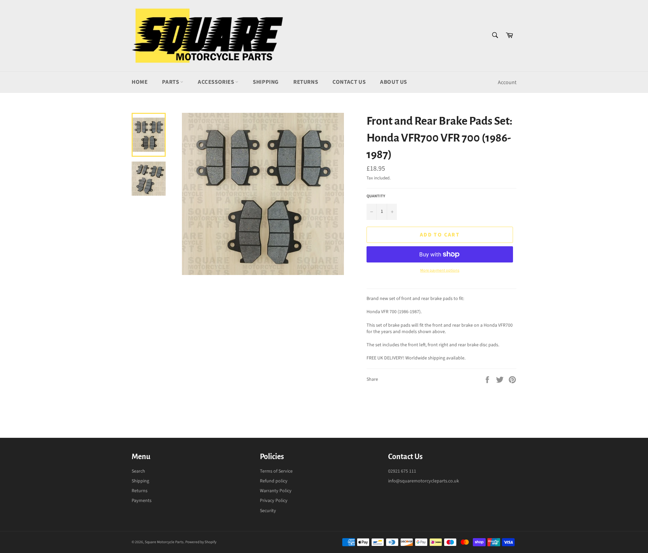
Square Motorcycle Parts (164, 542)
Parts (171, 82)
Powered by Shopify (200, 542)
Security (268, 510)
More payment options (439, 270)
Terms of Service (276, 471)
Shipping (266, 82)
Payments (142, 500)
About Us (393, 82)
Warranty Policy (276, 490)
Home (139, 82)
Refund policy (274, 481)
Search (138, 471)
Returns (305, 82)
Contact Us (349, 82)
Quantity (376, 196)
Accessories (216, 82)
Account (507, 82)
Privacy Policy (274, 500)
